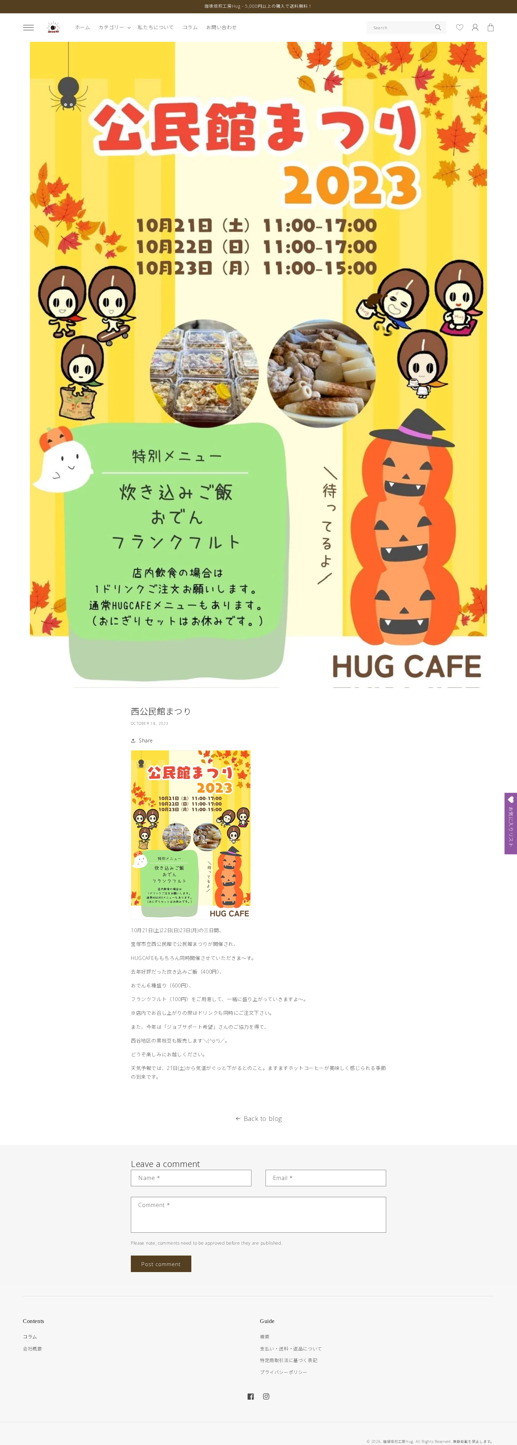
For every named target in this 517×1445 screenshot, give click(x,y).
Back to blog (263, 1118)
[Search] (438, 27)
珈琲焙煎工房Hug (398, 1441)
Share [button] (146, 740)
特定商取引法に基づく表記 (288, 1360)
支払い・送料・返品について (291, 1349)
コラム (30, 1337)
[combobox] (406, 27)
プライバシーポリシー (284, 1372)
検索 (264, 1337)
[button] (28, 27)
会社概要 (32, 1349)
